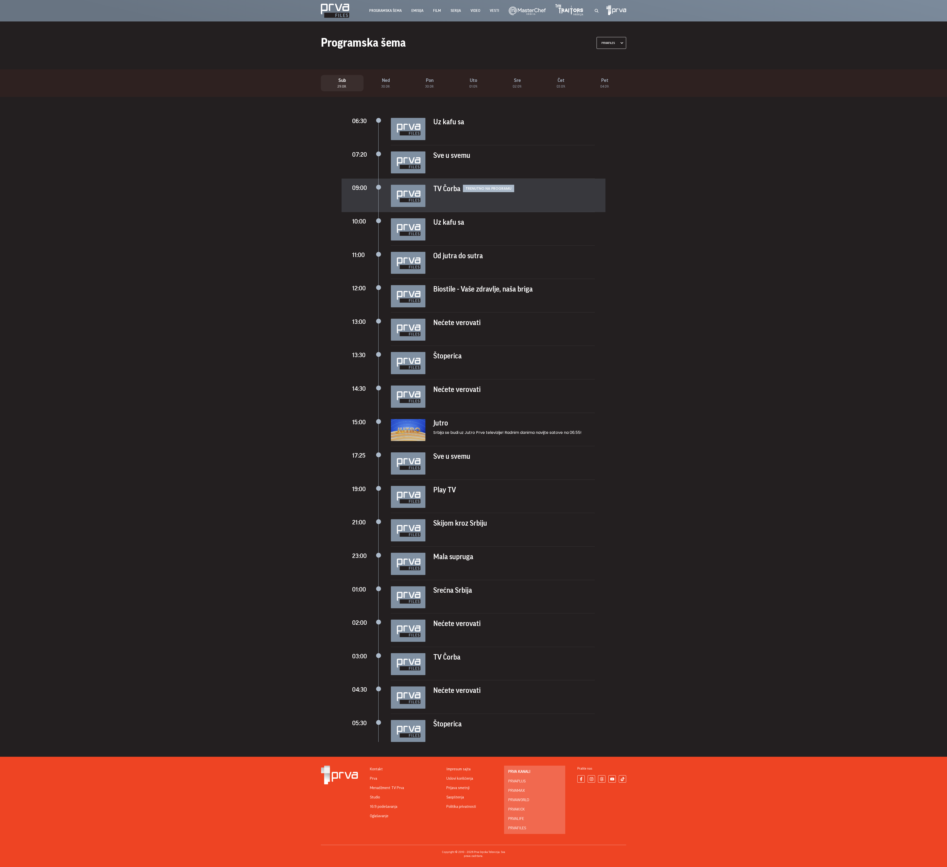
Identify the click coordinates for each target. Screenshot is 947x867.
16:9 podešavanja (383, 807)
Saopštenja (455, 797)
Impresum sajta (458, 769)
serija (456, 11)
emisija (417, 11)
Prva (373, 778)
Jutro (440, 423)
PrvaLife (516, 819)
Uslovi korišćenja (459, 778)
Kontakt (376, 769)
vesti (494, 11)
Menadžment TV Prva (387, 788)
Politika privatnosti (461, 807)
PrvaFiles (517, 828)
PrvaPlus (517, 781)
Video (475, 11)
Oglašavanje (379, 816)
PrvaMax (516, 791)
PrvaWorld (518, 800)
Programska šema (385, 11)
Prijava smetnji (458, 788)
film (437, 11)
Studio (375, 797)
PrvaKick (516, 809)
